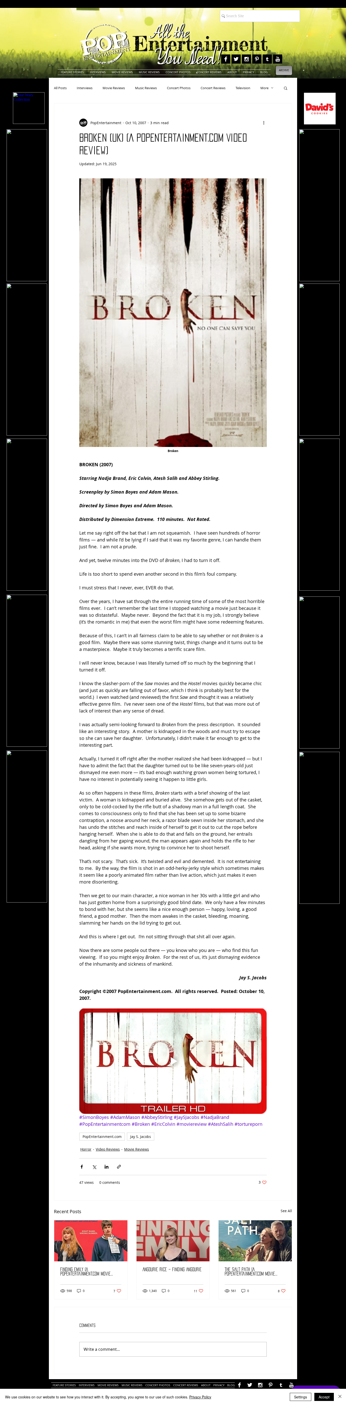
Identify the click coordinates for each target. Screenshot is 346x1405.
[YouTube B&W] (277, 59)
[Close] (340, 1397)
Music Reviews (146, 88)
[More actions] (264, 123)
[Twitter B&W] (236, 59)
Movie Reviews (114, 88)
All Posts (60, 88)
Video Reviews (108, 1149)
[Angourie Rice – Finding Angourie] (173, 1240)
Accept (324, 1396)
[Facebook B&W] (225, 59)
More (264, 88)
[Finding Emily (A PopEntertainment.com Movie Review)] (90, 1240)
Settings (300, 1396)
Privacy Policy (200, 1396)
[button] (285, 88)
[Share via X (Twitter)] (94, 1166)
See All (286, 1210)
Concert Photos (178, 88)
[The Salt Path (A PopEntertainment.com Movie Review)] (255, 1240)
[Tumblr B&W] (267, 59)
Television (243, 88)
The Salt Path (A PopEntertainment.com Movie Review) (250, 1272)
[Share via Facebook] (81, 1166)
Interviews (84, 88)
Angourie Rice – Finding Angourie (172, 1269)
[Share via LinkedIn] (106, 1166)
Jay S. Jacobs (140, 1136)
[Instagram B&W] (246, 59)
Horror (85, 1149)
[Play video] (173, 1061)
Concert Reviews (213, 88)
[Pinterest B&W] (256, 59)
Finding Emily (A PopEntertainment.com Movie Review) (85, 1272)
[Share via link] (119, 1166)
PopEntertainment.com (102, 1136)
